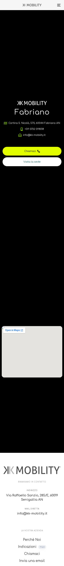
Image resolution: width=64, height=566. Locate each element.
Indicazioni (31, 547)
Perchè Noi (32, 539)
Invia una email (32, 561)
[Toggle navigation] (51, 5)
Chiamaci (32, 554)
